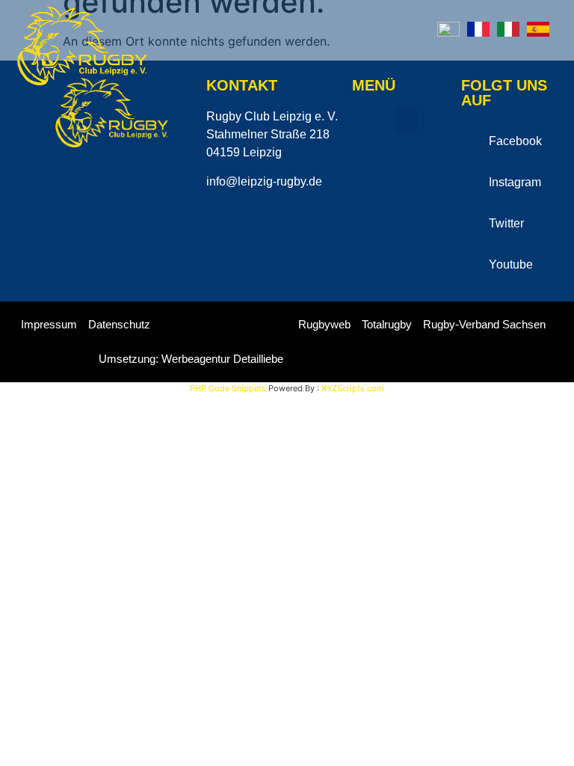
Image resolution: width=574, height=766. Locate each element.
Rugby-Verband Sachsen (484, 324)
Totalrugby (387, 324)
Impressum (49, 324)
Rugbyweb (324, 324)
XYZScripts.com (352, 388)
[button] (542, 62)
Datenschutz (119, 324)
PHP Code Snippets (228, 388)
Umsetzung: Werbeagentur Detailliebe (191, 358)
